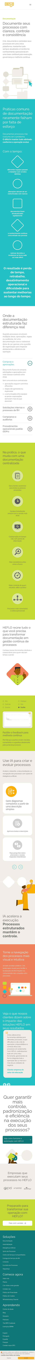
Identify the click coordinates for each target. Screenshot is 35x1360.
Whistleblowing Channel (10, 1299)
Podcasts (6, 1319)
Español (5, 1339)
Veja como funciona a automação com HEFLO (14, 1139)
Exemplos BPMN (8, 1326)
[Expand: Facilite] (17, 719)
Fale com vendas (16, 1223)
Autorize (7, 707)
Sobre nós (6, 1278)
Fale (22, 704)
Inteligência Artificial (9, 1248)
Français (5, 1342)
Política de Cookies (9, 1296)
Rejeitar (9, 1358)
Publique (23, 701)
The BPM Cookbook (9, 1323)
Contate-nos (7, 1289)
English (5, 1333)
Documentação (7, 1241)
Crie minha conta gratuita (11, 1285)
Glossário (6, 1316)
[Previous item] (14, 867)
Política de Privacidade (10, 1292)
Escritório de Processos (10, 1265)
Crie (6, 701)
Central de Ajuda (8, 1309)
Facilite (23, 707)
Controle (7, 704)
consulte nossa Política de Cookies (10, 1355)
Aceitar (26, 1358)
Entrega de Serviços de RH (11, 1258)
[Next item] (20, 867)
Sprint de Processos (9, 1251)
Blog (4, 1312)
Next (8, 1085)
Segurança (6, 1269)
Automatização (7, 1244)
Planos (5, 1282)
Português (6, 1336)
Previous (5, 1085)
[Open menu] (30, 5)
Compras (6, 1262)
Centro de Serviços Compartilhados (14, 1255)
